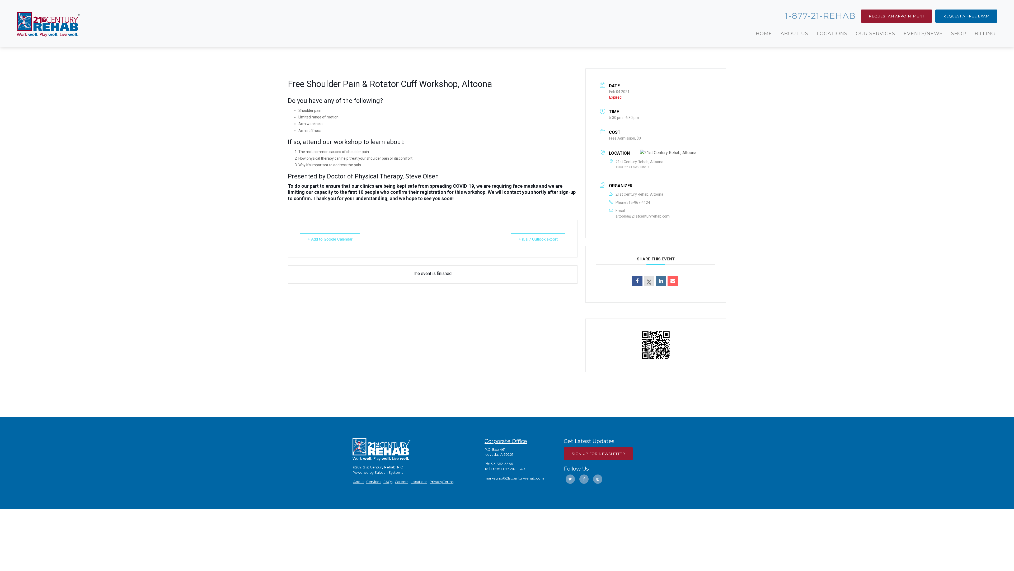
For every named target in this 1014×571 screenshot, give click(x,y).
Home (764, 33)
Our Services (875, 33)
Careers (401, 482)
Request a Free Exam (966, 16)
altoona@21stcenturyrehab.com (643, 216)
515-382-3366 (502, 464)
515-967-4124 (638, 202)
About (358, 482)
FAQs (387, 482)
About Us (794, 33)
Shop (958, 33)
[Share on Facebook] (637, 281)
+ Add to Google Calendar (330, 239)
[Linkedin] (661, 281)
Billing (985, 33)
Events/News (923, 33)
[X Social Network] (649, 281)
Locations (832, 33)
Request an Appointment (896, 16)
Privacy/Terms (441, 482)
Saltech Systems (388, 473)
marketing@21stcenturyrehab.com (514, 478)
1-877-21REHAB (513, 469)
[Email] (673, 281)
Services (373, 482)
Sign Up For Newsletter (598, 454)
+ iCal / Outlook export (538, 239)
